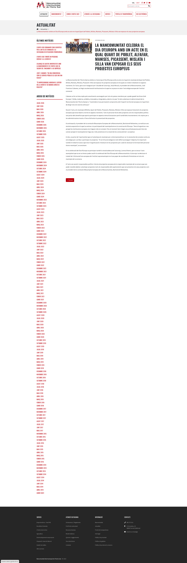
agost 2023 (40, 209)
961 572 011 (130, 522)
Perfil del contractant (72, 526)
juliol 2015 (40, 443)
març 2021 (40, 293)
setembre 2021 (41, 278)
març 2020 (40, 331)
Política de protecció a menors (103, 545)
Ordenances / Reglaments (73, 522)
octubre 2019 (41, 340)
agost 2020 (40, 315)
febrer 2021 (40, 296)
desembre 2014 (41, 465)
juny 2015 (40, 446)
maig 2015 (40, 449)
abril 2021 (40, 290)
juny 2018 (40, 390)
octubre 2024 (41, 168)
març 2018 (40, 399)
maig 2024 (40, 184)
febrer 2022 (41, 262)
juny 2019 (40, 352)
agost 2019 (40, 346)
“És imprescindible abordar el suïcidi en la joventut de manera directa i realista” (49, 84)
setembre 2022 (41, 243)
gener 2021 (40, 299)
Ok (11, 561)
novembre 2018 (41, 374)
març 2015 (40, 455)
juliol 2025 (40, 140)
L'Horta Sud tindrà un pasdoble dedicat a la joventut (47, 58)
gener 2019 (40, 368)
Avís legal (97, 534)
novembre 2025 (42, 128)
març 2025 (40, 153)
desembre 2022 (41, 234)
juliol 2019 (40, 349)
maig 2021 (40, 287)
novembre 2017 (41, 412)
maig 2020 (40, 324)
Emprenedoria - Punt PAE (44, 522)
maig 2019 (40, 356)
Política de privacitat (100, 537)
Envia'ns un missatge (132, 532)
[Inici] (37, 29)
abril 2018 (40, 396)
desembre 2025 (41, 125)
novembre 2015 (41, 434)
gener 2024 (40, 196)
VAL (133, 3)
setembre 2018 (41, 381)
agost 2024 (40, 175)
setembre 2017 (41, 418)
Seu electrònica (141, 14)
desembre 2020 (41, 303)
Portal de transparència (123, 14)
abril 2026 (40, 112)
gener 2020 (40, 337)
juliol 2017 (40, 424)
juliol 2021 (40, 281)
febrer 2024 (41, 193)
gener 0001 (40, 493)
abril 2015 (40, 452)
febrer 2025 (41, 156)
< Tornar (70, 180)
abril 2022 (40, 256)
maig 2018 (40, 393)
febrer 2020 (41, 334)
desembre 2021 (41, 268)
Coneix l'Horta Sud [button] (73, 14)
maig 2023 (40, 218)
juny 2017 (40, 427)
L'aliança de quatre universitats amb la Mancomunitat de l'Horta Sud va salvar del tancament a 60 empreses (49, 66)
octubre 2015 (41, 437)
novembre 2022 (42, 237)
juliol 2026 (40, 103)
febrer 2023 (41, 228)
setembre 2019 (41, 343)
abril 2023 (40, 221)
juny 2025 (40, 143)
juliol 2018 (40, 387)
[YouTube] (149, 3)
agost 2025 (40, 137)
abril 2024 (40, 187)
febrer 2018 (40, 402)
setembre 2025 (41, 134)
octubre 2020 (41, 309)
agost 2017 (40, 421)
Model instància (70, 534)
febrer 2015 (40, 459)
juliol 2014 (40, 480)
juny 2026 (40, 106)
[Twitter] (144, 3)
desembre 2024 (41, 162)
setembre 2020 (41, 312)
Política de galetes (100, 541)
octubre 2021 (41, 274)
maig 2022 (40, 253)
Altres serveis (40, 549)
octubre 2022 (41, 240)
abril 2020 (40, 327)
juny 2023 (40, 215)
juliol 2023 (40, 212)
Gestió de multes (41, 545)
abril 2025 (40, 150)
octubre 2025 (41, 131)
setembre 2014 (41, 474)
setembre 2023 (41, 206)
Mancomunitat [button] (56, 14)
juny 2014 (40, 483)
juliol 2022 (40, 246)
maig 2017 (40, 430)
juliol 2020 (40, 318)
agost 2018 (40, 384)
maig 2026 (40, 109)
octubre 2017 (41, 415)
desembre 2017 (41, 409)
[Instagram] (146, 3)
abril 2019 (40, 359)
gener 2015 (40, 462)
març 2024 (40, 190)
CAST (138, 3)
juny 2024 (40, 181)
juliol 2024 (40, 178)
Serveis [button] (107, 14)
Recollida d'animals (42, 526)
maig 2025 (40, 147)
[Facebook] (141, 3)
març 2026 (40, 115)
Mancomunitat (99, 522)
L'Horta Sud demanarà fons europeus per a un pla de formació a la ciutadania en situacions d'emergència (49, 49)
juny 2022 (40, 249)
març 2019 (40, 362)
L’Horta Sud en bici (42, 530)
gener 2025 (40, 159)
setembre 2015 (41, 440)
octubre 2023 (41, 203)
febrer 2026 (41, 118)
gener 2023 (40, 231)
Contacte (68, 545)
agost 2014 (40, 477)
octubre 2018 (41, 377)
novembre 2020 (42, 306)
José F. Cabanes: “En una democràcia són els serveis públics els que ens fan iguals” (49, 75)
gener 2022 (40, 265)
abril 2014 (40, 490)
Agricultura (40, 534)
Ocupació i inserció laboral (44, 541)
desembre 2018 (41, 371)
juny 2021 (40, 284)
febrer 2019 (40, 365)
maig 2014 (40, 487)
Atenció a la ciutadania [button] (92, 14)
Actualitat (43, 14)
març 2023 (40, 225)
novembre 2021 (41, 271)
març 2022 (40, 259)
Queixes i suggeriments (72, 537)
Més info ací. (15, 561)
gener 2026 (40, 122)
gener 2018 (40, 405)
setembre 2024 (41, 172)
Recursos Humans (71, 530)
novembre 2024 (42, 165)
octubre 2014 (41, 471)
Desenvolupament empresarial (45, 537)
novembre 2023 (42, 200)
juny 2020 (40, 321)
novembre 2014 (42, 468)
